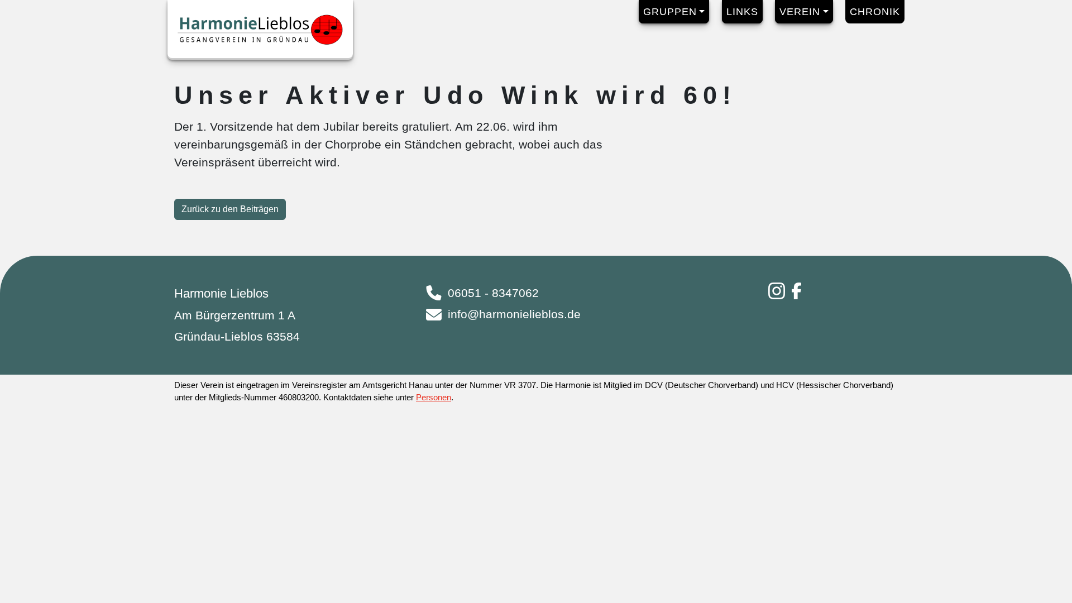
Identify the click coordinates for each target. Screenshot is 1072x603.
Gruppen (670, 11)
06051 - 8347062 (493, 293)
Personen (433, 397)
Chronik (875, 11)
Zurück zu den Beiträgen (230, 209)
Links (742, 11)
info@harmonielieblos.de (514, 314)
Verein (799, 11)
